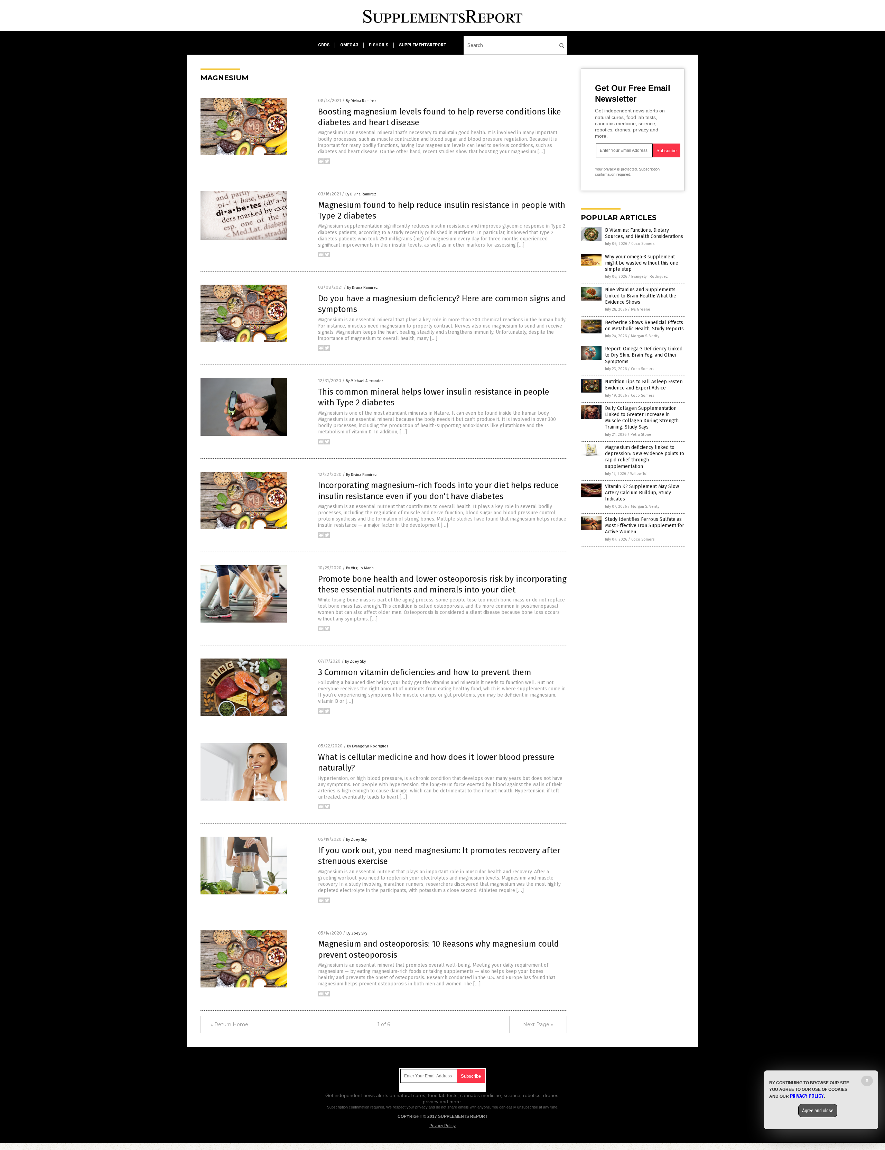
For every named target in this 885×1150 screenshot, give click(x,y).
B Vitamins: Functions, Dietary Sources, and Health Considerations (644, 233)
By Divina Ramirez (361, 101)
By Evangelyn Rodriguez (368, 746)
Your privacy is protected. (616, 169)
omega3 (349, 45)
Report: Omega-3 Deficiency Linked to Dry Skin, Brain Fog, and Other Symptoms (643, 355)
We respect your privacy (407, 1107)
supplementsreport (422, 45)
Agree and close (817, 1110)
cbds (323, 45)
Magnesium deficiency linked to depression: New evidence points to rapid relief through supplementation (644, 456)
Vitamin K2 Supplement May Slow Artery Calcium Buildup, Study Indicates (642, 493)
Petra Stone (641, 434)
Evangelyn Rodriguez (649, 276)
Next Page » (538, 1024)
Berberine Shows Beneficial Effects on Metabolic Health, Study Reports (644, 326)
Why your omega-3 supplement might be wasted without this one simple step (641, 263)
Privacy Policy (442, 1125)
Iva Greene (640, 309)
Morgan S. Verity (645, 336)
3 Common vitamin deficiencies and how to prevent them (424, 672)
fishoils (378, 45)
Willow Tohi (640, 473)
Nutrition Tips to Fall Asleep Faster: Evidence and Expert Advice (644, 385)
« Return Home (229, 1024)
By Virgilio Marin (360, 568)
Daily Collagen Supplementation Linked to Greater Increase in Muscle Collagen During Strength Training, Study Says (642, 417)
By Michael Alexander (364, 381)
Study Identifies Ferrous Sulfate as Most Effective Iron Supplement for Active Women (644, 525)
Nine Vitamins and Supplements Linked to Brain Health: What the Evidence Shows (640, 296)
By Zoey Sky (355, 661)
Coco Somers (642, 243)
